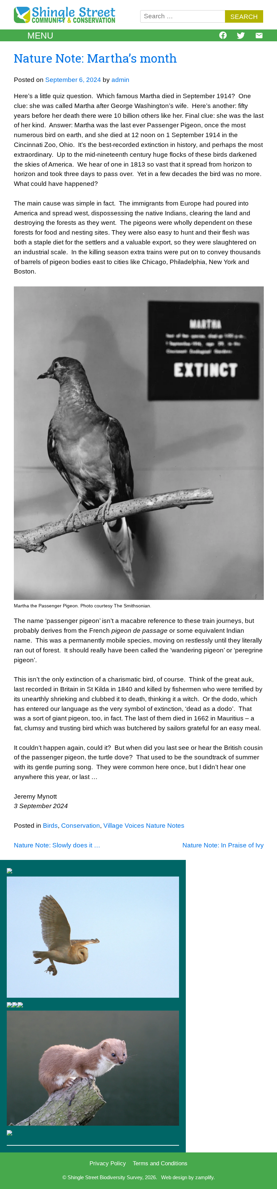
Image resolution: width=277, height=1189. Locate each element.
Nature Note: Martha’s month (95, 58)
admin (120, 79)
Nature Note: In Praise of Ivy (223, 845)
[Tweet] (241, 37)
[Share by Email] (259, 37)
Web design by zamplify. (188, 1177)
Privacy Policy (108, 1163)
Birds (50, 825)
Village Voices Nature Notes (143, 825)
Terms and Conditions (160, 1163)
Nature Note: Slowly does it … (57, 845)
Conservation (80, 825)
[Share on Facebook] (223, 36)
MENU (40, 35)
